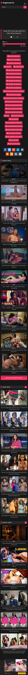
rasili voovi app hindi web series (14, 101)
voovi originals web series (14, 133)
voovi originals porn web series (14, 126)
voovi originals (14, 119)
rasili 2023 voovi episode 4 (14, 80)
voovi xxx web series (14, 143)
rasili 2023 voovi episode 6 (14, 87)
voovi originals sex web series (14, 129)
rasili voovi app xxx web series (14, 112)
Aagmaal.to (8, 2)
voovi (7, 115)
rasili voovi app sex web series (14, 108)
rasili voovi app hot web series (14, 105)
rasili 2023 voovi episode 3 (14, 77)
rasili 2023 (8, 66)
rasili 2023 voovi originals (14, 94)
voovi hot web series (18, 115)
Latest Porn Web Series (14, 63)
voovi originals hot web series (14, 122)
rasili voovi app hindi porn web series (14, 98)
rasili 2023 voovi (19, 66)
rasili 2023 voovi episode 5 (14, 84)
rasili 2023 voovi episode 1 (14, 70)
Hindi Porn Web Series (14, 59)
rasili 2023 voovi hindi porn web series (14, 91)
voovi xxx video (14, 140)
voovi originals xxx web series (14, 136)
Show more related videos (14, 377)
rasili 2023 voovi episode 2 (14, 73)
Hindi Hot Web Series (14, 56)
